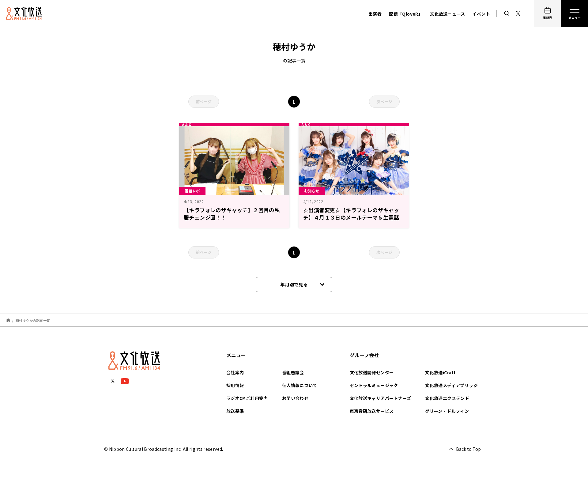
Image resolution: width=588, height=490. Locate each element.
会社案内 (235, 372)
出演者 (375, 14)
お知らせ (311, 190)
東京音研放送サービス (372, 411)
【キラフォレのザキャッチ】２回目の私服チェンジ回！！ (232, 213)
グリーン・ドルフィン (447, 411)
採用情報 (235, 385)
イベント (481, 14)
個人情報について (299, 385)
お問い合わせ (295, 398)
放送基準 (235, 411)
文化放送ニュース (447, 14)
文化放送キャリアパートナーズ (380, 398)
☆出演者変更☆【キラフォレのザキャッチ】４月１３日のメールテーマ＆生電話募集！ (351, 217)
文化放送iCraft (440, 372)
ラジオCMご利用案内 (247, 398)
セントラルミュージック (374, 385)
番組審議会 (293, 372)
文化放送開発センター (372, 372)
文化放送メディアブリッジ (451, 385)
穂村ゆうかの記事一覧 (33, 320)
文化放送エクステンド (447, 398)
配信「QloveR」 (406, 14)
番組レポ (192, 190)
